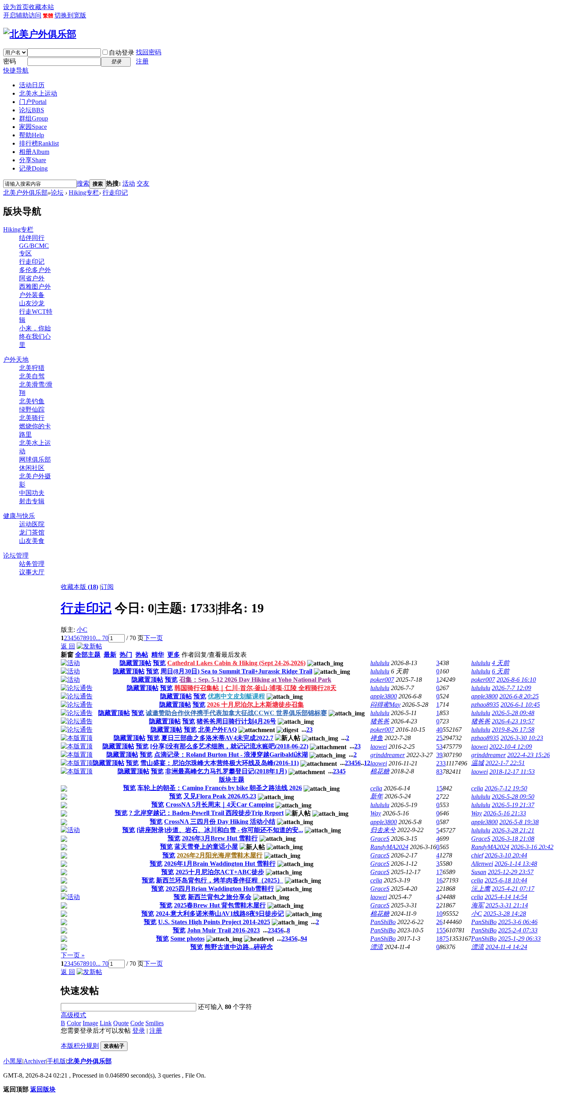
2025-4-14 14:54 (506, 897)
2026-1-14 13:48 (516, 863)
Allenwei (482, 863)
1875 (442, 938)
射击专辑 (31, 501)
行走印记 (115, 192)
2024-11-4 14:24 (506, 947)
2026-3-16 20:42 (532, 847)
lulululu (379, 663)
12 (367, 762)
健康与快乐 (19, 515)
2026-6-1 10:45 (520, 704)
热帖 (141, 654)
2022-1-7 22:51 (505, 762)
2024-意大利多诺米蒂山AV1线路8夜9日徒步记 (220, 913)
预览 (159, 663)
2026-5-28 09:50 (513, 796)
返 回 (68, 646)
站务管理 (31, 563)
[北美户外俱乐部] (39, 34)
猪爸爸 (379, 721)
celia (376, 788)
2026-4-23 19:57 (513, 721)
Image (90, 1023)
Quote (121, 1023)
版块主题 (231, 779)
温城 (477, 762)
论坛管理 (16, 555)
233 (441, 763)
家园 (33, 126)
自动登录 (121, 52)
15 (439, 788)
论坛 (31, 110)
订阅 (107, 586)
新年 (376, 796)
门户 (32, 101)
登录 (138, 1030)
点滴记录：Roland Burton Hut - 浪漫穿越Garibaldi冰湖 (231, 754)
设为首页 (16, 7)
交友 (143, 183)
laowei (378, 746)
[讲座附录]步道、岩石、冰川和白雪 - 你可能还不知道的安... (220, 830)
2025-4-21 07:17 (513, 888)
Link (106, 1023)
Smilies (154, 1023)
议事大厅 (31, 572)
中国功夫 (31, 492)
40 (439, 729)
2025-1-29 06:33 (519, 938)
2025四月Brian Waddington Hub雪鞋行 (220, 888)
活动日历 (31, 85)
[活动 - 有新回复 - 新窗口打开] (70, 830)
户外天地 (16, 359)
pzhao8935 (485, 704)
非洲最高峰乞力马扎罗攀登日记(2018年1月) (226, 771)
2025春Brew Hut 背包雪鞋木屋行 (220, 905)
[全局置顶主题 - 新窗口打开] (77, 688)
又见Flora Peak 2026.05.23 (220, 796)
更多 (173, 654)
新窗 (67, 654)
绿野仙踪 (31, 409)
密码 (9, 61)
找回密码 (148, 52)
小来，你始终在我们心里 (35, 336)
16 (439, 880)
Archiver (34, 1061)
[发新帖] (89, 646)
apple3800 (383, 696)
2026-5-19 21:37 (513, 805)
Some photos (187, 938)
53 (439, 746)
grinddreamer (387, 755)
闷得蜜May (385, 704)
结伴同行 (31, 237)
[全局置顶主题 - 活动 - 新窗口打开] (70, 663)
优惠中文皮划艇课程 (236, 696)
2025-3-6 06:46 (518, 922)
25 (439, 738)
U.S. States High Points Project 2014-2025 (214, 922)
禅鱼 (376, 738)
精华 (157, 654)
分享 (32, 160)
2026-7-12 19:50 (506, 788)
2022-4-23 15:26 (528, 755)
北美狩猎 (31, 367)
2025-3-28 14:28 (504, 913)
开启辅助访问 (22, 15)
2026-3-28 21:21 (513, 830)
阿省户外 (31, 278)
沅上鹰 (480, 888)
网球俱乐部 (35, 459)
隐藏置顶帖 (135, 663)
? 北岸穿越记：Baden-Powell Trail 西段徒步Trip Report (206, 812)
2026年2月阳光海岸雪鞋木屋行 (220, 855)
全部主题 (88, 654)
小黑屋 (12, 1061)
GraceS (379, 838)
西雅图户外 (35, 286)
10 (92, 638)
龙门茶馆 (31, 532)
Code (137, 1023)
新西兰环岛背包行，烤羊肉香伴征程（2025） (219, 880)
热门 (126, 654)
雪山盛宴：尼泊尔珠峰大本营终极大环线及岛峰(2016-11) (219, 762)
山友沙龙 (31, 303)
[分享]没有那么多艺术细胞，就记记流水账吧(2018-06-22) (229, 746)
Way (375, 813)
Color (74, 1023)
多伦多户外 (35, 270)
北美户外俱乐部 (25, 192)
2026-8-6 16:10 (516, 679)
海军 (477, 905)
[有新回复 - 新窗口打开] (64, 789)
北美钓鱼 (31, 401)
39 (439, 755)
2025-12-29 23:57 (511, 872)
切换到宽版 (70, 15)
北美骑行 (31, 417)
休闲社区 (31, 467)
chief (477, 855)
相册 (34, 151)
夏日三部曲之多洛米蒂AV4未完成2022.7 (217, 738)
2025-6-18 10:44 (506, 880)
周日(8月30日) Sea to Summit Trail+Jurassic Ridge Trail (236, 671)
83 (439, 771)
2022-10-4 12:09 (510, 746)
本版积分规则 (80, 1045)
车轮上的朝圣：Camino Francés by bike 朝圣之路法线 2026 (219, 787)
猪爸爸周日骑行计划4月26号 (236, 721)
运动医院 (31, 524)
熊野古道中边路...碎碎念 (239, 947)
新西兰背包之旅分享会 (219, 897)
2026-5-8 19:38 (519, 822)
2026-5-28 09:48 (513, 713)
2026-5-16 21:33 (504, 813)
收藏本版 (79, 586)
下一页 (153, 638)
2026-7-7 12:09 (511, 688)
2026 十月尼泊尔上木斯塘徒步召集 (255, 704)
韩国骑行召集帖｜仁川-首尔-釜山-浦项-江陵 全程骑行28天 (255, 688)
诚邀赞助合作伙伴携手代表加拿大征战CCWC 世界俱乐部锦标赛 (236, 713)
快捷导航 (16, 70)
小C (82, 629)
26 (439, 922)
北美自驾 (31, 376)
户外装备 (31, 295)
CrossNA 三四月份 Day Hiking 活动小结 (219, 821)
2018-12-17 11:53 (512, 771)
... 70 (102, 638)
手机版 (56, 1061)
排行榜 (39, 143)
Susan (478, 872)
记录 (33, 168)
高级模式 (73, 1015)
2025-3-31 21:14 (506, 905)
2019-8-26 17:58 (513, 729)
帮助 (31, 135)
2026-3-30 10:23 (522, 738)
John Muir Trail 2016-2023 (223, 930)
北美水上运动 (38, 93)
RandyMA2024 (389, 847)
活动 (128, 183)
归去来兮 (383, 830)
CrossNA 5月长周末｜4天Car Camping (220, 804)
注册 (142, 61)
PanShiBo (383, 922)
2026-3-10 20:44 (506, 855)
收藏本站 (41, 7)
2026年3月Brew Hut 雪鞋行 (220, 838)
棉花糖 (379, 771)
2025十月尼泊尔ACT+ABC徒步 (220, 872)
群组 (33, 118)
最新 (110, 654)
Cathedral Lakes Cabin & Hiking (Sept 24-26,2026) (236, 663)
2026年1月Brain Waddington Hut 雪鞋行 (220, 863)
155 (441, 930)
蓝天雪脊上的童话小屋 (206, 846)
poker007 (382, 679)
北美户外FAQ (217, 729)
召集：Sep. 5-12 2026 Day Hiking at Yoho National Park (255, 679)
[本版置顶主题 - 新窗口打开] (77, 738)
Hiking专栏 (84, 192)
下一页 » (73, 955)
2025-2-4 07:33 (518, 930)
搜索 (83, 183)
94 (304, 938)
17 (439, 872)
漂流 (376, 947)
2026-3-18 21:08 (513, 838)
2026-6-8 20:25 (519, 696)
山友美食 (31, 540)
